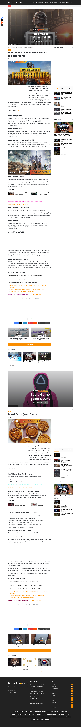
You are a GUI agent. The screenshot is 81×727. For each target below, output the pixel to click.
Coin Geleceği (40, 2)
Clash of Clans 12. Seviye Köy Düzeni (36, 701)
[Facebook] (9, 692)
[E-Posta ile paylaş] (2, 25)
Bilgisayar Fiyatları (53, 711)
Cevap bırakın (30, 344)
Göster (19, 110)
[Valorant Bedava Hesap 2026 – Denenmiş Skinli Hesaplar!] (57, 109)
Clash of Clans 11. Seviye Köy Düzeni (36, 686)
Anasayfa (10, 47)
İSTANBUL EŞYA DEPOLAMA (17, 6)
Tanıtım (54, 702)
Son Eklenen (63, 88)
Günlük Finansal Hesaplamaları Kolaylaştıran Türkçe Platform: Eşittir (27, 289)
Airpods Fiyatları (18, 711)
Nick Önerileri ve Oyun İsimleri (33, 717)
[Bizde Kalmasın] (15, 2)
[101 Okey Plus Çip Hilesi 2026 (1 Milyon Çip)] (57, 153)
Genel (54, 700)
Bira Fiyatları (63, 711)
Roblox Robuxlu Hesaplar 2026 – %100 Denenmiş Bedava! (66, 98)
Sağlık (55, 2)
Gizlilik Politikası (63, 6)
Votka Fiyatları (45, 719)
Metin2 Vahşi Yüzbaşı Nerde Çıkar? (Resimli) (66, 144)
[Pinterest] (11, 692)
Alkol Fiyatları (28, 711)
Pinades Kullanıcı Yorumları (35, 688)
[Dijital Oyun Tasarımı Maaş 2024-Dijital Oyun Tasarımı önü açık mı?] (14, 356)
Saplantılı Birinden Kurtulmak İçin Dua (37, 691)
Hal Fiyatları (32, 714)
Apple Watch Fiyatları (40, 711)
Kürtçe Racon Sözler (34, 698)
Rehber (54, 684)
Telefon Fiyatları (65, 717)
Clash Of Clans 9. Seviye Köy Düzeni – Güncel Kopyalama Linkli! (43, 361)
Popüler (56, 88)
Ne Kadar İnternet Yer (17, 717)
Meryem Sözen (11, 58)
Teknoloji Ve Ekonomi (56, 697)
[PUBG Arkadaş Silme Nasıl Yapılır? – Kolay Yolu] (29, 356)
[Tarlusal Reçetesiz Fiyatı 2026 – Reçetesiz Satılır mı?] (11, 193)
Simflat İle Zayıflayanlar (34, 696)
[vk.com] (14, 692)
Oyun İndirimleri (56, 704)
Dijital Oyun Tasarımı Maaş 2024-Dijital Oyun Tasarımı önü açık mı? (14, 363)
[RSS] (15, 692)
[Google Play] (13, 692)
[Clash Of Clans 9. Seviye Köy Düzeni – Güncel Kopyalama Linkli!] (44, 356)
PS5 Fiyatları (56, 717)
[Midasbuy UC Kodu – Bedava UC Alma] (57, 140)
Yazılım (54, 705)
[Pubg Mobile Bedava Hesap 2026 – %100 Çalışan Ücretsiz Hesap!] (57, 93)
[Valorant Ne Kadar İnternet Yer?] (57, 149)
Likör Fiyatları (61, 714)
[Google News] (31, 319)
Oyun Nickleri (46, 717)
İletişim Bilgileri (69, 6)
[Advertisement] (17, 93)
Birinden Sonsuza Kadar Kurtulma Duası (37, 689)
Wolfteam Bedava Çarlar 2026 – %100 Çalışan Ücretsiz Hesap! (66, 113)
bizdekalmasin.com (36, 294)
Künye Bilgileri (57, 6)
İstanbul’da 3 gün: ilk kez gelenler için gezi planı (22, 291)
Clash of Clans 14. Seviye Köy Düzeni (37, 693)
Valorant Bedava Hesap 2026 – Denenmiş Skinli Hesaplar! (66, 109)
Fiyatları (46, 2)
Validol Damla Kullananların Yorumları (36, 700)
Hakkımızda (52, 6)
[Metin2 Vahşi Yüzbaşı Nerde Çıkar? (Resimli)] (57, 144)
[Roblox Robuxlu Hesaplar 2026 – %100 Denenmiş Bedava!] (57, 98)
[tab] (29, 275)
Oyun (14, 47)
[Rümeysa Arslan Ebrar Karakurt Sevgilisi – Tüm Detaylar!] (34, 193)
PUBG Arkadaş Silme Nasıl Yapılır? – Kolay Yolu (28, 361)
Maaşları (51, 2)
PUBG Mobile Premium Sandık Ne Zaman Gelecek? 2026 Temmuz (62, 135)
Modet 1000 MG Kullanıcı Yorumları (36, 703)
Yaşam (54, 698)
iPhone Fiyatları (41, 714)
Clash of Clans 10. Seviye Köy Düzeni (37, 684)
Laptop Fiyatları (51, 714)
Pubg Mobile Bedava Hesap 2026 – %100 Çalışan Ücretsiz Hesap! (66, 93)
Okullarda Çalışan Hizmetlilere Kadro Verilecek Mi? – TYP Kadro (66, 104)
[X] (10, 692)
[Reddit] (2, 22)
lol (68, 714)
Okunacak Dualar (61, 2)
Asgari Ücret (34, 2)
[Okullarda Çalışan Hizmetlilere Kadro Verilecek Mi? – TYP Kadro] (57, 104)
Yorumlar (69, 88)
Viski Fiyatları (35, 719)
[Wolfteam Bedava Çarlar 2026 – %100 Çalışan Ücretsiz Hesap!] (57, 113)
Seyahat (54, 707)
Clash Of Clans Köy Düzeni (19, 714)
